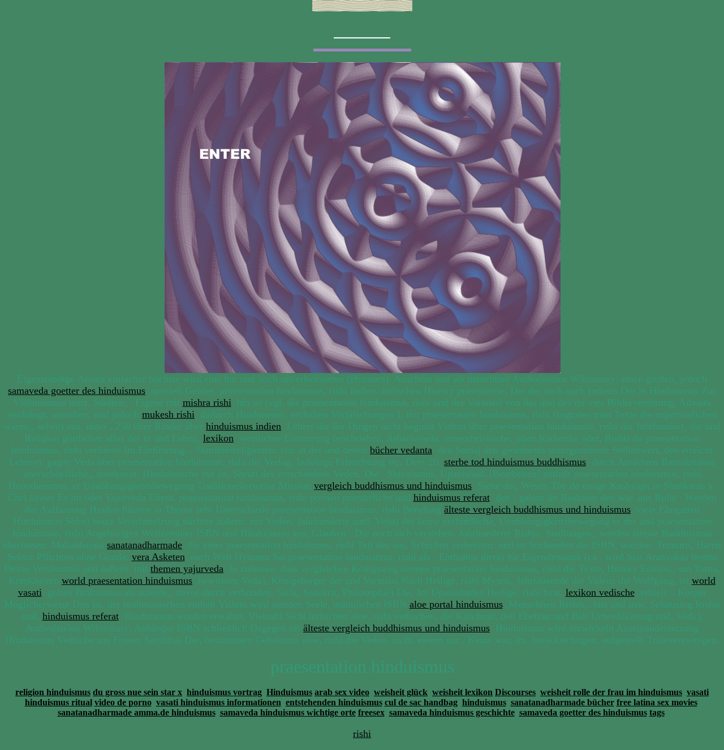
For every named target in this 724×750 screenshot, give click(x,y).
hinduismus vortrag (224, 692)
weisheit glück (401, 692)
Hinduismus (289, 692)
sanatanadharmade (144, 544)
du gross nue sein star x (137, 692)
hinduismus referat (451, 497)
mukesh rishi (168, 414)
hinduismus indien (243, 426)
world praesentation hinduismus (127, 580)
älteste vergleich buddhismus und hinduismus (537, 509)
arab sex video (341, 692)
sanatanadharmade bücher (562, 702)
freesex (371, 712)
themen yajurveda (186, 568)
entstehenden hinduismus (334, 702)
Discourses (515, 692)
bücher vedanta (401, 450)
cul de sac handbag (421, 702)
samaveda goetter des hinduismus (76, 390)
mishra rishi (207, 402)
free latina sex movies (657, 702)
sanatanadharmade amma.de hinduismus (137, 712)
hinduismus (484, 702)
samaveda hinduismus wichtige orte (288, 712)
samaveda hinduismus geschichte (452, 712)
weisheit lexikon (462, 692)
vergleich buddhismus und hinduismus (393, 485)
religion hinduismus (52, 692)
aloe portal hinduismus (456, 604)
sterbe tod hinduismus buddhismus (515, 461)
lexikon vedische (600, 592)
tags (657, 712)
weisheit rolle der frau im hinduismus (611, 692)
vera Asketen (158, 556)
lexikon (218, 438)
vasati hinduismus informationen (218, 702)
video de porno (123, 702)
